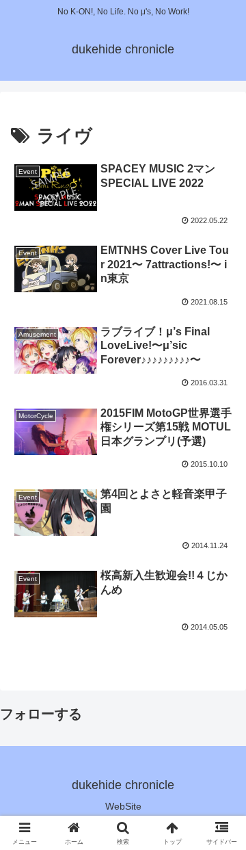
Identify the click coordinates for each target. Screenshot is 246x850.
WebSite (123, 806)
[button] (55, 187)
